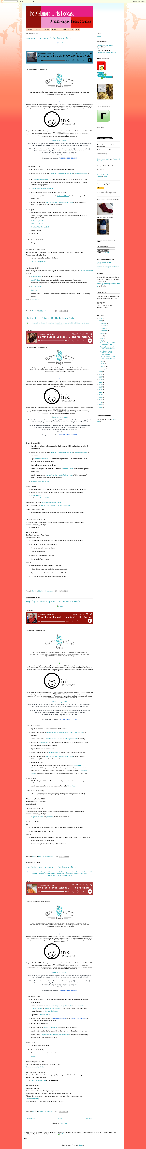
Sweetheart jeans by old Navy (35, 1067)
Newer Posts (31, 1118)
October (103, 328)
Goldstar (50, 188)
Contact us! (55, 29)
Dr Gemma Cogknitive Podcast (52, 502)
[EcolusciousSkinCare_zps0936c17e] (101, 70)
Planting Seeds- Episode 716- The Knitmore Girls (50, 318)
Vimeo (103, 161)
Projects (38, 29)
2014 (100, 392)
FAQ (77, 29)
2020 (100, 377)
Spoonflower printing (32, 1098)
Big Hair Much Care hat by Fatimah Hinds (59, 475)
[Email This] (60, 311)
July (102, 335)
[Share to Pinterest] (67, 311)
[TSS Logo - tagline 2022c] (60, 140)
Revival (33, 1056)
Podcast (30, 29)
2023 (100, 321)
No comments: (49, 311)
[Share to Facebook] (65, 311)
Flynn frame (35, 299)
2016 (100, 387)
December (104, 323)
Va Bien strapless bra (37, 221)
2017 (100, 384)
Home (60, 1118)
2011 (100, 399)
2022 (100, 372)
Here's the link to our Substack (40, 481)
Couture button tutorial (103, 159)
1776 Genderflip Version (38, 188)
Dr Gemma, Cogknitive (50, 1011)
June (102, 338)
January (103, 369)
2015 (100, 389)
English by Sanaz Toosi (38, 1080)
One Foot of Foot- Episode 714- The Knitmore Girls (51, 867)
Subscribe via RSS (102, 49)
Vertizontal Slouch (67, 469)
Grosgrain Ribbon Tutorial (104, 175)
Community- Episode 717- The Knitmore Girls (48, 38)
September (104, 330)
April (102, 361)
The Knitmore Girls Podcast (105, 45)
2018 (100, 382)
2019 (100, 379)
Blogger (81, 1145)
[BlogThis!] (62, 311)
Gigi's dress (34, 290)
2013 (100, 394)
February (103, 366)
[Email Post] (56, 311)
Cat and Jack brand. (86, 271)
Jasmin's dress (36, 280)
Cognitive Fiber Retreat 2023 (40, 227)
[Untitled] (59, 43)
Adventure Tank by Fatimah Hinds (62, 452)
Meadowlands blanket (41, 459)
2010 (100, 402)
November (104, 325)
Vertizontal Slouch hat (51, 1027)
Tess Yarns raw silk (81, 452)
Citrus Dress (71, 786)
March (102, 364)
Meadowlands (43, 742)
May (102, 341)
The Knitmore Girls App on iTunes (106, 52)
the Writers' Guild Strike (44, 498)
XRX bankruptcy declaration (40, 224)
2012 (100, 397)
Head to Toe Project (67, 29)
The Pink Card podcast (38, 261)
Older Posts (88, 1118)
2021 (100, 374)
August (103, 333)
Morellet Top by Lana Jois (54, 739)
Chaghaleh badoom (37, 817)
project (99, 36)
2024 (100, 318)
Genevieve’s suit (36, 276)
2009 (100, 404)
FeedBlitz (106, 252)
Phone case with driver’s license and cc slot (55, 505)
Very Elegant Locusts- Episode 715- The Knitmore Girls (53, 601)
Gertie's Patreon (36, 286)
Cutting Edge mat (36, 495)
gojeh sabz (49, 817)
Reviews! (46, 29)
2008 (100, 407)
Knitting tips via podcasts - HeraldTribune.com (104, 263)
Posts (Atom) (63, 1123)
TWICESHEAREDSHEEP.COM (68, 158)
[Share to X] (64, 311)
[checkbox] (60, 169)
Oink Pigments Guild (70, 739)
